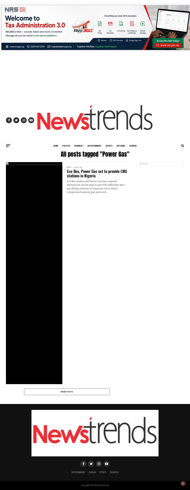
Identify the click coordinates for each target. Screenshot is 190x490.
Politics (66, 145)
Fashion (92, 472)
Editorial (121, 145)
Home (55, 145)
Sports (109, 145)
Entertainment (94, 145)
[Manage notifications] (183, 483)
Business (78, 145)
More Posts (67, 392)
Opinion (133, 145)
